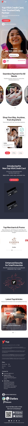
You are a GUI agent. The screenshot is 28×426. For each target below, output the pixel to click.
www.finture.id (9, 348)
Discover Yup (4, 364)
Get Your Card (14, 179)
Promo (9, 366)
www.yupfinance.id (5, 352)
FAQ (9, 364)
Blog (3, 367)
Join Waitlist (6, 20)
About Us (4, 366)
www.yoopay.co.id (21, 358)
